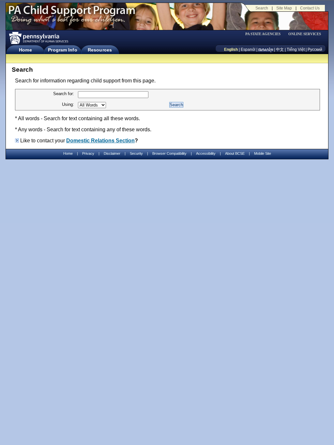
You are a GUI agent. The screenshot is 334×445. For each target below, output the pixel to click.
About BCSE (235, 153)
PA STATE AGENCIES (263, 34)
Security (136, 153)
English (231, 49)
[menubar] (265, 34)
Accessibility (206, 153)
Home (25, 49)
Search (261, 8)
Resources (100, 49)
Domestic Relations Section (100, 140)
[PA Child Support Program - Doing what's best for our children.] (71, 14)
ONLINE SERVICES (304, 34)
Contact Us (310, 8)
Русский (315, 49)
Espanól (248, 49)
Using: (68, 104)
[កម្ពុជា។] (265, 49)
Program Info (62, 49)
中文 (280, 49)
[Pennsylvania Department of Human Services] (38, 38)
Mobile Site (262, 153)
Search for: (63, 93)
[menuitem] (265, 34)
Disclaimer (112, 153)
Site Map (284, 8)
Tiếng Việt (296, 49)
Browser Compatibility (169, 153)
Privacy (88, 153)
